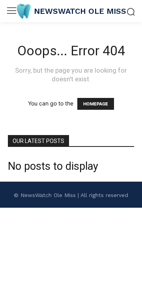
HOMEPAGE (95, 104)
